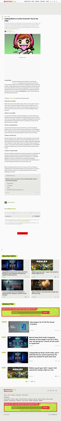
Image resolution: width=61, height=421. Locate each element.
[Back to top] (1, 249)
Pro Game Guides (7, 399)
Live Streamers (9, 185)
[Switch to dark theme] (54, 1)
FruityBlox (30, 400)
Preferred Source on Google (23, 222)
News (32, 1)
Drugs (13, 208)
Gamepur (17, 399)
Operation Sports (12, 400)
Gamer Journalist (49, 399)
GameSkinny (6, 400)
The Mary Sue (18, 400)
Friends (8, 187)
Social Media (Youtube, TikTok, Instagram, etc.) (15, 189)
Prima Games (30, 399)
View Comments (22, 233)
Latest (47, 1)
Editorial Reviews (10, 183)
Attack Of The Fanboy (23, 399)
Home (6, 16)
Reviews (37, 1)
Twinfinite (13, 399)
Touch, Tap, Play (25, 400)
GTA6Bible (40, 400)
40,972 (32, 381)
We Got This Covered (42, 399)
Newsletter (27, 1)
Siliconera (35, 399)
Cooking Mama (9, 208)
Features (42, 1)
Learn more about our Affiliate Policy (23, 220)
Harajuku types (15, 83)
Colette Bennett (9, 30)
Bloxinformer (35, 400)
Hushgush (11, 98)
